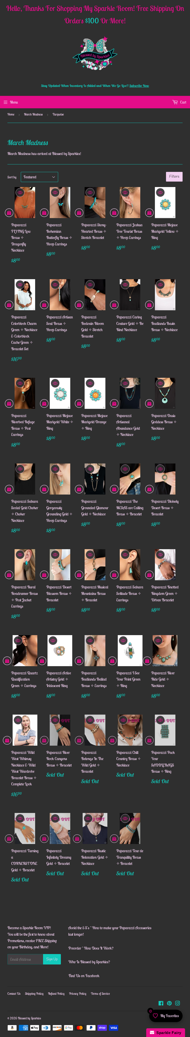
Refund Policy (56, 994)
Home (10, 114)
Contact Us (14, 994)
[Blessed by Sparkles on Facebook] (161, 1003)
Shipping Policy (34, 994)
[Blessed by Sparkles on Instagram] (177, 1003)
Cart (182, 102)
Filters (174, 176)
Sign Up (52, 959)
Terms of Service (100, 994)
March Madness (33, 114)
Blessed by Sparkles (29, 1018)
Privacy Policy (77, 994)
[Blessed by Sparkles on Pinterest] (169, 1003)
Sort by (11, 177)
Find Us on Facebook (83, 975)
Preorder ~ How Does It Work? (91, 948)
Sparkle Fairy (168, 1033)
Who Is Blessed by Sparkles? (89, 961)
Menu (14, 102)
